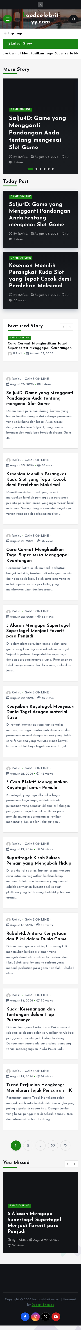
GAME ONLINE (21, 109)
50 (53, 1150)
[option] (40, 126)
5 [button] (49, 169)
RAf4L (23, 157)
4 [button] (44, 169)
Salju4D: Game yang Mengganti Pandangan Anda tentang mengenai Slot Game (37, 133)
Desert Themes (43, 1309)
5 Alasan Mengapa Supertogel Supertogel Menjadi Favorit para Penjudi (39, 348)
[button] (63, 327)
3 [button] (40, 169)
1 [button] (28, 169)
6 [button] (53, 169)
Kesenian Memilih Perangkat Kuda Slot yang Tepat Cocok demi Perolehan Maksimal (36, 484)
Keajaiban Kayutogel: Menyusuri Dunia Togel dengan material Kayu (40, 716)
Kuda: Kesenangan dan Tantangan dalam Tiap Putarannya (30, 1019)
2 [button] (34, 169)
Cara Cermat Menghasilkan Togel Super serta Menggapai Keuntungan (37, 559)
